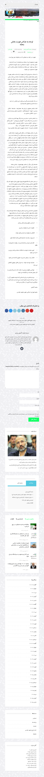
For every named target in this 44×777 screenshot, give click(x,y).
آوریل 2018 (33, 596)
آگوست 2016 (33, 643)
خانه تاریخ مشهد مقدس (30, 730)
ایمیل (37, 399)
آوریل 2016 (33, 659)
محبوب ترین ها (29, 519)
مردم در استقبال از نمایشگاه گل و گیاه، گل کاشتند (19, 535)
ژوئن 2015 (33, 690)
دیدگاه (37, 369)
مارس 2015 (33, 702)
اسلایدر (34, 718)
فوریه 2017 (33, 624)
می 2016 (34, 655)
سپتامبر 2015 (32, 682)
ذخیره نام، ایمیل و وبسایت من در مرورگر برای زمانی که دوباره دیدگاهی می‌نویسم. (23, 415)
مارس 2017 (33, 620)
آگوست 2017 (33, 604)
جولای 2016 (33, 647)
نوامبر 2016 (33, 632)
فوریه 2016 (33, 667)
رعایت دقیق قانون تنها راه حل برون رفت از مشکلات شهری (22, 319)
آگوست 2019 (33, 585)
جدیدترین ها (19, 519)
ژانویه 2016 (33, 671)
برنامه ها (29, 52)
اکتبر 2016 (33, 635)
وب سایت (37, 405)
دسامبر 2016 (33, 628)
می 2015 (34, 694)
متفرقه (34, 734)
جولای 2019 (33, 589)
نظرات (12, 519)
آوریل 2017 (33, 616)
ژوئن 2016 (33, 651)
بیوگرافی (31, 483)
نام (38, 392)
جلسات (34, 726)
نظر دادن (10, 49)
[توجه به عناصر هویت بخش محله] (22, 21)
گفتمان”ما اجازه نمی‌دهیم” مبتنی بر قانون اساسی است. (22, 323)
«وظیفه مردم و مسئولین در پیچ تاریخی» (20, 525)
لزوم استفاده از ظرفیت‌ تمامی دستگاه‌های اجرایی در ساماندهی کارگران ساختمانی (20, 545)
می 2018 (34, 592)
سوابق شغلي (20, 483)
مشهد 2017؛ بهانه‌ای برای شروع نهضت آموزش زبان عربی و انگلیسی (18, 564)
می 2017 (34, 612)
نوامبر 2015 (33, 675)
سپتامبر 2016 (32, 639)
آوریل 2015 (33, 698)
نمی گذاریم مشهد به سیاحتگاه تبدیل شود (19, 555)
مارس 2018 (33, 600)
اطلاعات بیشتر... (29, 503)
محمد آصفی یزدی (27, 49)
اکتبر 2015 (33, 679)
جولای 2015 (33, 686)
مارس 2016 (33, 663)
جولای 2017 (33, 608)
